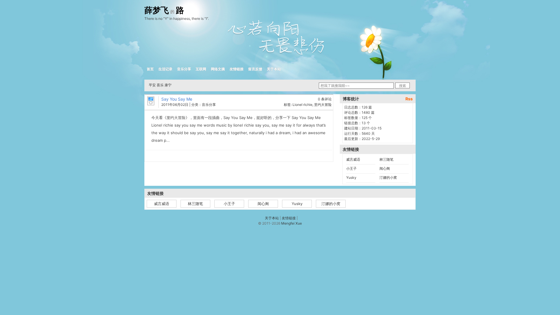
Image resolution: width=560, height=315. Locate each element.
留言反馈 (255, 69)
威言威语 (353, 159)
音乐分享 (184, 69)
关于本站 (274, 69)
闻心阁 (384, 168)
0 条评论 (325, 99)
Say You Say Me (176, 99)
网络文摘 (218, 69)
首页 (150, 69)
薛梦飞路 (164, 10)
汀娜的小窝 (388, 177)
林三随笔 (386, 159)
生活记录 (165, 69)
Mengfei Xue (291, 223)
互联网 (201, 69)
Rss (409, 98)
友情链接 (237, 69)
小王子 (351, 168)
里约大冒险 (323, 104)
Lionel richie (302, 104)
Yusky (351, 177)
